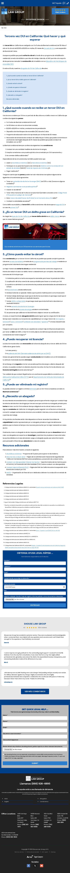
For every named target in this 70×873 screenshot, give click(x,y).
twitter (35, 865)
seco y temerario (17, 322)
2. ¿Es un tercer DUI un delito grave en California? (21, 79)
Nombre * (7, 560)
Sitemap (53, 852)
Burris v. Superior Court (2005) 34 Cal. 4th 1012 (48, 530)
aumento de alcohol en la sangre (22, 306)
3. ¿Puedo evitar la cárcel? (14, 83)
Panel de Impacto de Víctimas (36, 168)
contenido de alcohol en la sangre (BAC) (27, 181)
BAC (5, 590)
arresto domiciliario (16, 261)
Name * (5, 715)
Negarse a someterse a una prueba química (21, 187)
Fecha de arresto (9, 584)
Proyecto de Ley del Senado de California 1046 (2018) (50, 487)
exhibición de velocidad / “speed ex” (36, 322)
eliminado (33, 389)
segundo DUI (60, 205)
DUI (56, 319)
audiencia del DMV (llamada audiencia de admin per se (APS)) (29, 353)
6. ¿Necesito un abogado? (14, 95)
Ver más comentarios (35, 691)
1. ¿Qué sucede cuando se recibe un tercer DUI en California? (25, 76)
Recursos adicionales (12, 99)
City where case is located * (12, 734)
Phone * (5, 721)
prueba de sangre (26, 309)
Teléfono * (7, 566)
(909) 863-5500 (11, 837)
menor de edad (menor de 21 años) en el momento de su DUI (31, 198)
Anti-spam (45, 852)
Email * (6, 572)
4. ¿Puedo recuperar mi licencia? (16, 87)
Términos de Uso (19, 852)
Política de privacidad (33, 852)
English (6, 801)
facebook (28, 865)
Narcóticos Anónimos (39, 163)
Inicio (6, 799)
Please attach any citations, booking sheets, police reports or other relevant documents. (33, 746)
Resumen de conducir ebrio (15, 457)
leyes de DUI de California (20, 216)
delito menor (54, 216)
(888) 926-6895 (41, 783)
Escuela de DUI (49, 48)
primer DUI (14, 207)
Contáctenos (44, 801)
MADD (8, 473)
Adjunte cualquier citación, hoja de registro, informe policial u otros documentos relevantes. (33, 596)
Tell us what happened (10, 740)
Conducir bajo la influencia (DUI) (17, 467)
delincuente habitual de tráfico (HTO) (16, 377)
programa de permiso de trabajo (45, 261)
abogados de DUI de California (31, 68)
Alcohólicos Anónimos (19, 163)
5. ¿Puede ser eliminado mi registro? (17, 91)
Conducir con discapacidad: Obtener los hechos (22, 462)
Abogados (43, 799)
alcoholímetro (13, 290)
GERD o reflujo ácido (18, 301)
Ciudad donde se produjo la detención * (17, 578)
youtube (41, 865)
